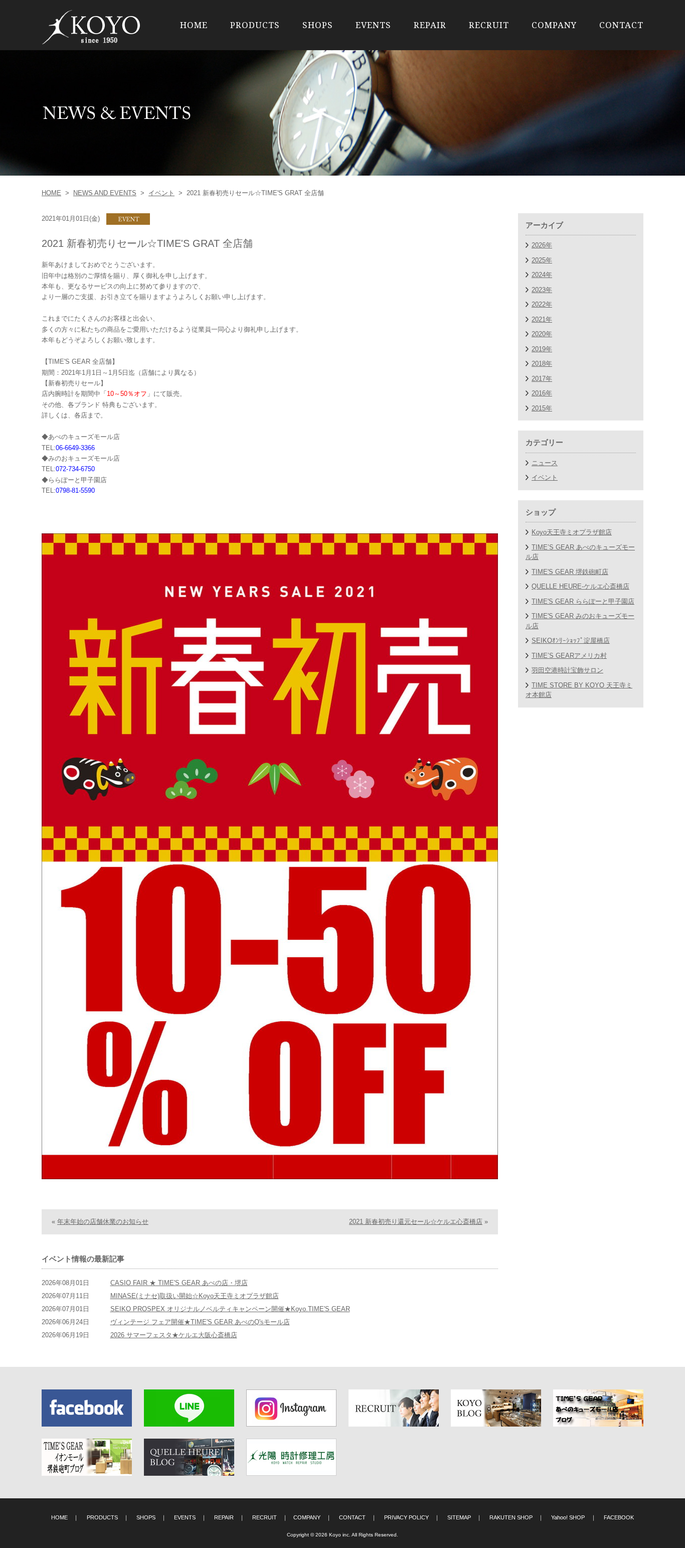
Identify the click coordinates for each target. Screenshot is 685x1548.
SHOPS (317, 25)
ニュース (545, 463)
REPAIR (430, 25)
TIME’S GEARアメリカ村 (569, 655)
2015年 (542, 408)
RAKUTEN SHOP (511, 1517)
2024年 (542, 274)
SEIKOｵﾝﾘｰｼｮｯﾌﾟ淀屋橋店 (571, 640)
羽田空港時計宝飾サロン (567, 670)
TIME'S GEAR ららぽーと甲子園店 (583, 601)
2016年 (542, 393)
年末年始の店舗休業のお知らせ (102, 1221)
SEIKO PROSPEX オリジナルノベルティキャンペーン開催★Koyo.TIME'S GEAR (230, 1309)
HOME (194, 25)
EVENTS (373, 25)
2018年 (542, 363)
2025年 (542, 260)
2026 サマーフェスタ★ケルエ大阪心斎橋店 (173, 1335)
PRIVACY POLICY (406, 1517)
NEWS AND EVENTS (104, 193)
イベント (161, 193)
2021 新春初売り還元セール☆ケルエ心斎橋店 (415, 1221)
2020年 (542, 334)
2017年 (542, 378)
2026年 (542, 245)
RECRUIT (489, 25)
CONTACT (621, 25)
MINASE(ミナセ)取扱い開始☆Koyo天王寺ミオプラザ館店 (194, 1296)
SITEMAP (459, 1517)
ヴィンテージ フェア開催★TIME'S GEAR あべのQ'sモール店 (200, 1322)
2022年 (542, 304)
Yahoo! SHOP (568, 1517)
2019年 (542, 349)
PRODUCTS (255, 25)
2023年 (542, 290)
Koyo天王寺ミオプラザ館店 (572, 532)
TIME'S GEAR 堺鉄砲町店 (570, 572)
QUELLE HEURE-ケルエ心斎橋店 (580, 586)
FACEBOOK (619, 1517)
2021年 (542, 319)
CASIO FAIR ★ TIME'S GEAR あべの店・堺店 (179, 1283)
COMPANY (554, 25)
